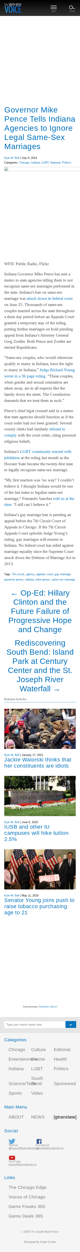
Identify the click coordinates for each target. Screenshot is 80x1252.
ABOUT (16, 1117)
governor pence (13, 579)
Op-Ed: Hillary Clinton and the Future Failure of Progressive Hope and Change (40, 611)
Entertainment (23, 1059)
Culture (38, 1049)
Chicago (24, 162)
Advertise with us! (48, 1006)
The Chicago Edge (28, 1187)
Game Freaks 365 (27, 1206)
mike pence (42, 579)
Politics (66, 162)
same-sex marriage (63, 579)
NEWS (38, 1117)
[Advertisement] (40, 61)
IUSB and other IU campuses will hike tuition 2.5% (36, 833)
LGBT (45, 162)
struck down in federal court (50, 298)
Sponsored (65, 1083)
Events (38, 1059)
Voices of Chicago (27, 1196)
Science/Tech (22, 1083)
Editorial (62, 1049)
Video (37, 1093)
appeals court (44, 574)
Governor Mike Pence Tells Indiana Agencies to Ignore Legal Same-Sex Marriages (40, 128)
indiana (29, 579)
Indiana (35, 162)
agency (30, 574)
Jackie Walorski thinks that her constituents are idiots (37, 763)
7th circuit (18, 574)
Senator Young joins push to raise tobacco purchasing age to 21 (39, 906)
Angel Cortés (48, 1241)
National (55, 162)
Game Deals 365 (26, 1216)
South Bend (37, 1081)
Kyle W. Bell (11, 157)
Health (60, 1059)
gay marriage (63, 574)
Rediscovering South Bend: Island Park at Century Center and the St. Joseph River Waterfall (40, 665)
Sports (15, 1093)
